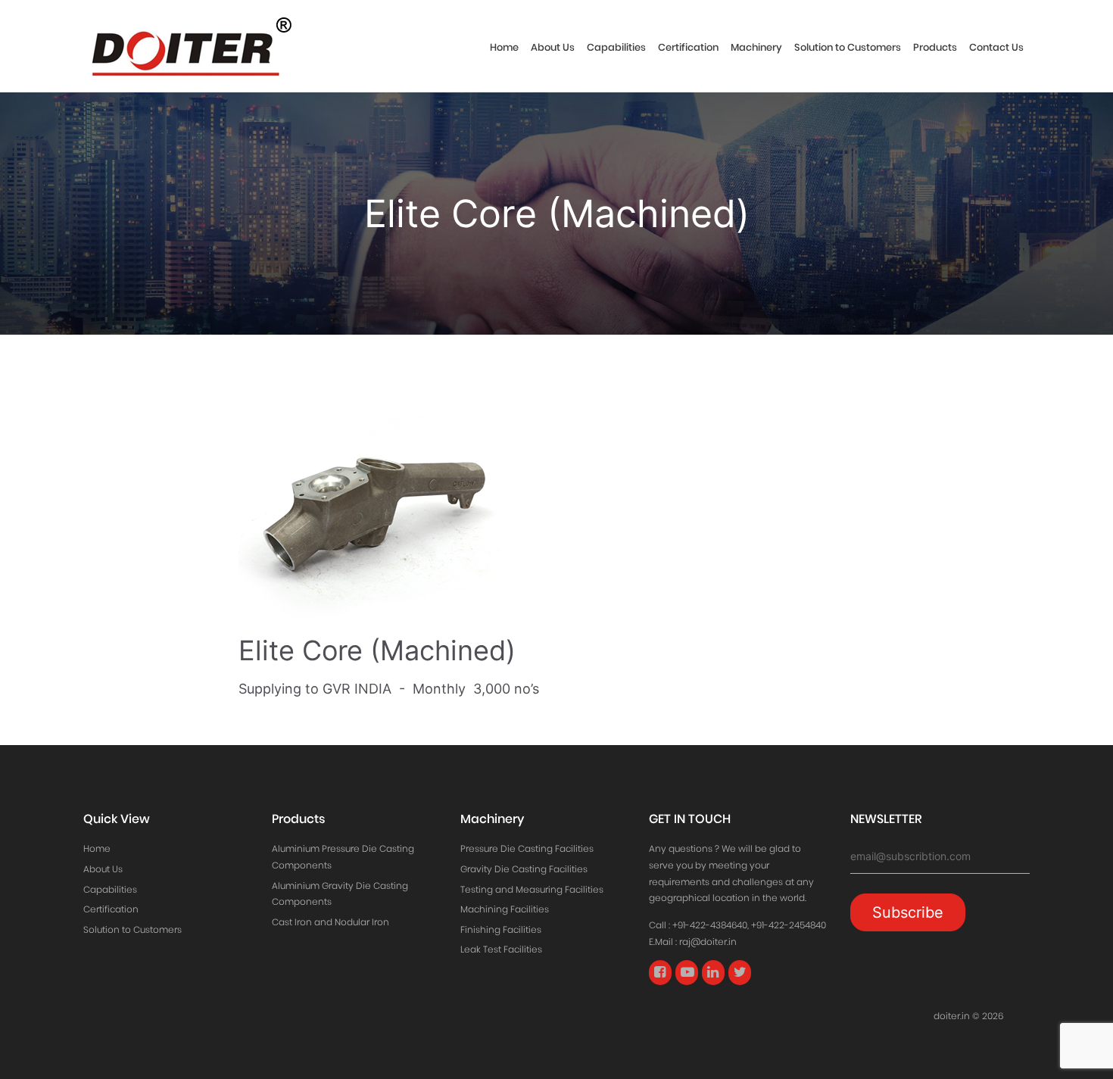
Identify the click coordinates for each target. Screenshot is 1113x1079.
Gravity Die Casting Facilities (524, 868)
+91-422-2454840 (788, 924)
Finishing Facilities (500, 929)
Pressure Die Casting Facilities (527, 848)
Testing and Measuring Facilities (531, 889)
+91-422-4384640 (709, 924)
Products (935, 47)
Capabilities (616, 47)
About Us (553, 47)
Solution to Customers (847, 47)
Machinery (756, 47)
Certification (688, 47)
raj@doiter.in (708, 941)
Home (504, 47)
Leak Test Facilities (501, 949)
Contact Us (996, 47)
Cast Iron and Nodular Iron (330, 921)
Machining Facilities (504, 909)
